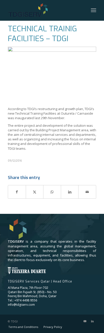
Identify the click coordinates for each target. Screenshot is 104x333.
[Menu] (93, 10)
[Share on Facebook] (17, 191)
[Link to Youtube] (85, 321)
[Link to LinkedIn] (92, 321)
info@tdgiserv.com (21, 304)
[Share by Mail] (87, 191)
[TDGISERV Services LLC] (34, 10)
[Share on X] (34, 191)
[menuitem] (93, 10)
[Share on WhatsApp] (52, 191)
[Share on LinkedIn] (70, 191)
